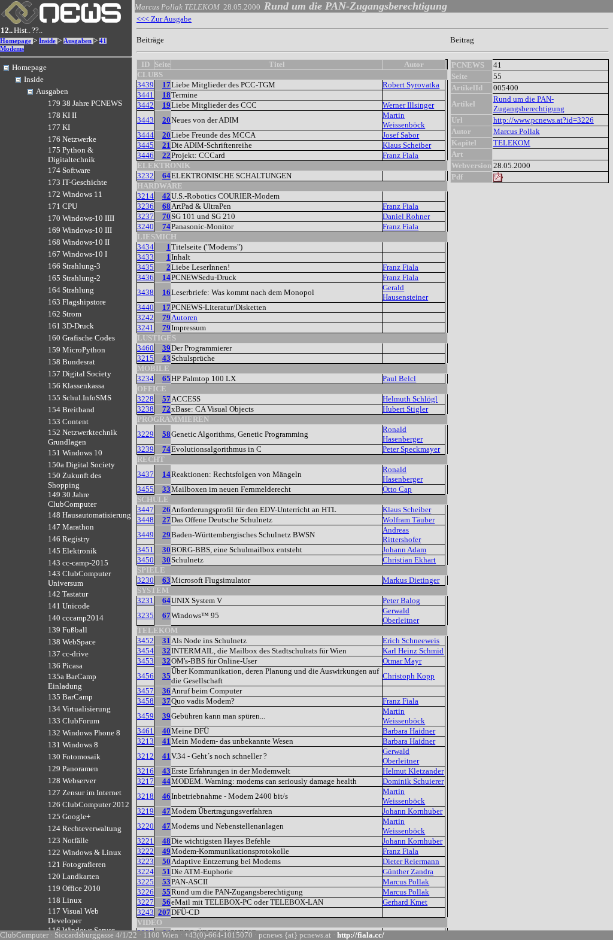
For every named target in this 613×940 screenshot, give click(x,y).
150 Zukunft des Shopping (74, 480)
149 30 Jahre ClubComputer (72, 499)
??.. (37, 30)
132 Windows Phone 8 (84, 732)
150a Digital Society (81, 464)
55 (166, 891)
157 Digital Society (79, 373)
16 (166, 292)
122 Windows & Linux (85, 852)
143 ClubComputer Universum (79, 578)
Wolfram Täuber (409, 519)
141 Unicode (69, 605)
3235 (145, 615)
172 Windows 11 (75, 194)
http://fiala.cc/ (360, 934)
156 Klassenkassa (76, 385)
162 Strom (64, 313)
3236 (145, 206)
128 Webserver (72, 780)
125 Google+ (69, 816)
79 (166, 317)
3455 (145, 489)
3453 (145, 660)
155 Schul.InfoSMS (79, 397)
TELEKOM (511, 142)
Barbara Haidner (409, 730)
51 (166, 871)
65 (166, 378)
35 (166, 675)
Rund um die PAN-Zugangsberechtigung (529, 104)
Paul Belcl (399, 378)
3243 (145, 912)
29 (166, 534)
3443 (145, 119)
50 (166, 861)
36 (166, 690)
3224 (145, 871)
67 (166, 615)
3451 (145, 549)
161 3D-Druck (71, 325)
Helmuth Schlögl (410, 398)
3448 (145, 519)
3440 (145, 307)
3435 (145, 267)
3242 (145, 317)
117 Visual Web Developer (73, 915)
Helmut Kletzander (413, 770)
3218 (145, 796)
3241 (145, 327)
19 (166, 105)
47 (166, 811)
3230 (145, 580)
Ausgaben (77, 41)
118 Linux (65, 900)
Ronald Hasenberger (403, 434)
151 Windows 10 (75, 452)
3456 (145, 675)
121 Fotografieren (77, 864)
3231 (145, 600)
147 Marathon (71, 526)
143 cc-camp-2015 (78, 562)
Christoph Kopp (409, 675)
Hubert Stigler (405, 408)
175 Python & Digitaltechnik (71, 154)
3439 (145, 84)
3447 (145, 509)
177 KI (59, 127)
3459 (145, 715)
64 (166, 175)
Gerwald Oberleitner (401, 615)
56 (166, 902)
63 (166, 580)
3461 (145, 730)
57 (166, 398)
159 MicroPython (76, 349)
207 (164, 912)
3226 (145, 891)
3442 (145, 105)
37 (166, 700)
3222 (145, 851)
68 (166, 206)
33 (166, 489)
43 (166, 358)
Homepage (15, 41)
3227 (145, 902)
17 (166, 84)
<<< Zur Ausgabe (164, 18)
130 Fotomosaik (74, 756)
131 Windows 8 (73, 744)
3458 (145, 700)
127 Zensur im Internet (85, 792)
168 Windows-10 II (79, 242)
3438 (145, 292)
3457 (145, 690)
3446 (145, 155)
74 (166, 226)
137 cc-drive (68, 653)
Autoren (184, 317)
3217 (145, 781)
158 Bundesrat (71, 361)
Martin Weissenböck (404, 120)
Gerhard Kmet (405, 902)
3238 (145, 408)
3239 (145, 449)
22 (166, 155)
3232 (145, 175)
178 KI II (62, 115)
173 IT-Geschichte (77, 182)
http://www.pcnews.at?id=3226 (543, 119)
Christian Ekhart (409, 559)
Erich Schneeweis (411, 640)
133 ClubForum (73, 720)
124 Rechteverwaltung (85, 828)
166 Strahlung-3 (74, 265)
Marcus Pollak (406, 881)
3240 (145, 226)
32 (166, 650)
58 (166, 434)
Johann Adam (404, 549)
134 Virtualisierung (79, 708)
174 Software (69, 170)
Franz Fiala (400, 155)
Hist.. (22, 30)
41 (166, 741)
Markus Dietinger (411, 580)
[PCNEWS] (61, 21)
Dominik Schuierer (413, 781)
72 (166, 408)
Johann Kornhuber (412, 811)
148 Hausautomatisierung (89, 514)
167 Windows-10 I (77, 254)
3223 (145, 861)
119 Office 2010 (74, 888)
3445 (145, 145)
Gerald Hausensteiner (405, 292)
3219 (145, 811)
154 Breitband (71, 409)
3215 (145, 358)
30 (166, 549)
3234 (145, 378)
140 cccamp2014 (76, 617)
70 (166, 216)
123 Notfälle (68, 840)
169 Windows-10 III (80, 230)
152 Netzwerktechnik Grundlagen (82, 437)
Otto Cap (397, 489)
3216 (145, 770)
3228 (145, 398)
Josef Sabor (401, 134)
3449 (145, 534)
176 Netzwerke (72, 139)
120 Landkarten (73, 876)
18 (166, 94)
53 (166, 881)
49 (166, 851)
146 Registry (69, 538)
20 (166, 119)
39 (166, 347)
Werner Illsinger (408, 105)
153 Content (68, 421)
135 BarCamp (70, 696)
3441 (145, 94)
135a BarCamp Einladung (72, 681)
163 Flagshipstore (77, 301)
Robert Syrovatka (411, 84)
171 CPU (62, 206)
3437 (145, 474)
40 (166, 730)
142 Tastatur (68, 593)
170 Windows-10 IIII (81, 218)
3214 (145, 195)
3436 (145, 277)
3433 (145, 257)
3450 (145, 559)
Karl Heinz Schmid (413, 650)
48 (166, 840)
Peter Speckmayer (411, 449)
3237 (145, 216)
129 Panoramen (73, 768)
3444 (145, 134)
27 (166, 519)
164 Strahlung (71, 289)
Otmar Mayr (402, 660)
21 (166, 145)
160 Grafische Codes (81, 337)
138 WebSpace (72, 641)
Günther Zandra (408, 871)
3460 (145, 347)
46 (166, 796)
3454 (145, 650)
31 (166, 640)
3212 (145, 756)
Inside (47, 41)
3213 (145, 741)
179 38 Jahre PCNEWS (85, 103)
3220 (145, 826)
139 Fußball (67, 629)
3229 (145, 434)
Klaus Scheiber (407, 145)
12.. (7, 30)
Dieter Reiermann (411, 861)
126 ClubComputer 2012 (88, 804)
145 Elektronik (72, 550)
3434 (145, 246)
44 (166, 781)
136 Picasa (65, 665)
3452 (145, 640)
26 (166, 509)
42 (166, 195)
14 (166, 277)
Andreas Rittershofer (402, 534)
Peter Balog (401, 600)
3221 (145, 840)
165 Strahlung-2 (74, 277)
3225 (145, 881)
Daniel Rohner (406, 216)
